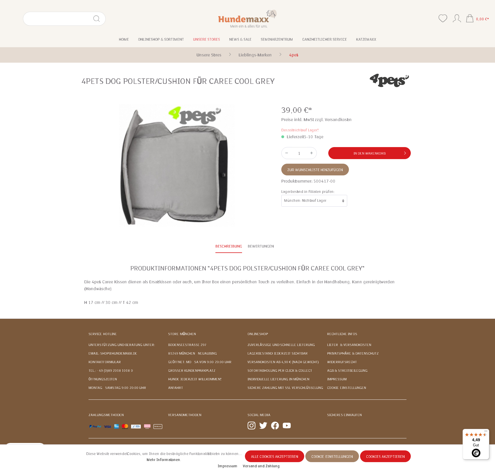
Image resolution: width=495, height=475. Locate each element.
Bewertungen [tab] (261, 246)
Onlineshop (257, 334)
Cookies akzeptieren (385, 456)
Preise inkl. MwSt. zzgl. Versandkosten (316, 119)
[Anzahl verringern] (286, 153)
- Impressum (226, 466)
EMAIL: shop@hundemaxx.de (113, 353)
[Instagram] (251, 425)
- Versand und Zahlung (260, 466)
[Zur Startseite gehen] (247, 18)
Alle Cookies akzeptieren (274, 456)
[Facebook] (275, 425)
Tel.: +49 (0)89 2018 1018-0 (111, 371)
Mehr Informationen (163, 460)
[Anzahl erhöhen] (312, 153)
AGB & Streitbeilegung (347, 371)
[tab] (228, 247)
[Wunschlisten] (443, 18)
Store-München (182, 334)
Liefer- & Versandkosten (349, 345)
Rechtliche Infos (342, 334)
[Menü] (485, 432)
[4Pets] (389, 79)
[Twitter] (263, 425)
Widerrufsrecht (342, 362)
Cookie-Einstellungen (346, 388)
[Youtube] (287, 425)
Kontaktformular (105, 362)
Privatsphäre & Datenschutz (353, 353)
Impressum (337, 379)
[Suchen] (99, 19)
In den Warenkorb (369, 153)
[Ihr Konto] (457, 17)
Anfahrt (175, 388)
